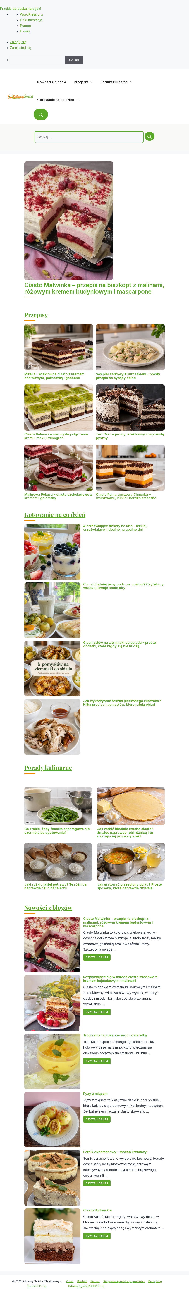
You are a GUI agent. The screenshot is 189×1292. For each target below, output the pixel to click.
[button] (41, 114)
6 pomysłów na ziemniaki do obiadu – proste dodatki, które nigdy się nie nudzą (119, 644)
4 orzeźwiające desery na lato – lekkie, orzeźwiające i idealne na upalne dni (115, 528)
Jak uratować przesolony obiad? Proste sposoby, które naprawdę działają (129, 886)
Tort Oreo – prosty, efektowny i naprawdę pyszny (130, 436)
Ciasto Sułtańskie (97, 1210)
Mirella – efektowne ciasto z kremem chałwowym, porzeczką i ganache (54, 376)
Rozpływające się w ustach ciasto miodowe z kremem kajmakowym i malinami (120, 979)
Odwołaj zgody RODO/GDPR (86, 1286)
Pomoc (25, 26)
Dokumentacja (31, 20)
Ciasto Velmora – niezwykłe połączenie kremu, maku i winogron (56, 436)
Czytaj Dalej (97, 957)
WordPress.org (31, 14)
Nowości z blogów (51, 82)
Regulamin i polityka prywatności (124, 1281)
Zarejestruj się (20, 48)
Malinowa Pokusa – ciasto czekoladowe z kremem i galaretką (58, 496)
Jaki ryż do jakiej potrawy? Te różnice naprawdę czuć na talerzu (55, 886)
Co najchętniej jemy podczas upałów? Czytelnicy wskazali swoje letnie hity (123, 586)
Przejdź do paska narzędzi (20, 9)
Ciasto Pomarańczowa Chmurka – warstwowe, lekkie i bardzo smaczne (126, 496)
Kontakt (82, 1281)
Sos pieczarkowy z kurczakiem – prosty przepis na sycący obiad (128, 376)
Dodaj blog (155, 1281)
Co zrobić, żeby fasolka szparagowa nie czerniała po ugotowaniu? (57, 830)
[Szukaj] (149, 136)
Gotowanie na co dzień (55, 100)
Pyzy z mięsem (95, 1094)
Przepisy (81, 82)
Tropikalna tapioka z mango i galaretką (115, 1035)
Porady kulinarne (114, 82)
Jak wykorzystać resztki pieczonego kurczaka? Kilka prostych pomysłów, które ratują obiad (122, 703)
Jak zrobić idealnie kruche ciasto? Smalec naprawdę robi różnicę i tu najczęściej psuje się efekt (125, 832)
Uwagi (25, 31)
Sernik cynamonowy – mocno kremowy (115, 1152)
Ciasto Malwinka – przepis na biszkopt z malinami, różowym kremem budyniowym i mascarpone (94, 288)
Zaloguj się (18, 42)
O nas (69, 1281)
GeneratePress (37, 1286)
